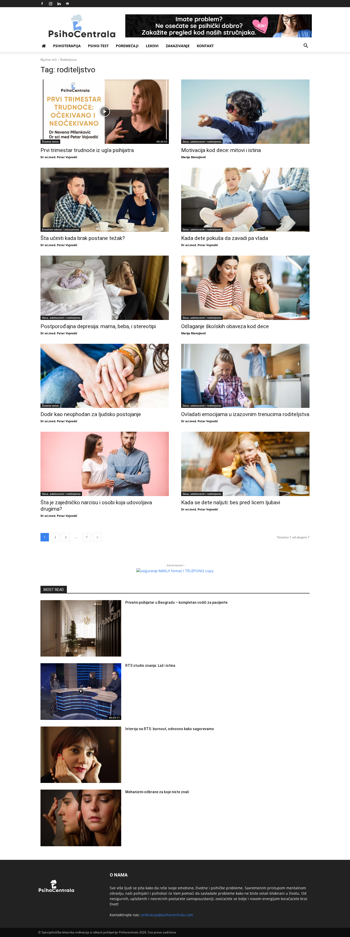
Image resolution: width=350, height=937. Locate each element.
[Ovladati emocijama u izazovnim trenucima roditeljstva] (245, 376)
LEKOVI (152, 45)
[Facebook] (42, 3)
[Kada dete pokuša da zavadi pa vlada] (245, 200)
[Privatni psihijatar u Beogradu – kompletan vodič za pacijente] (80, 628)
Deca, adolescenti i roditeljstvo (202, 141)
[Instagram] (50, 3)
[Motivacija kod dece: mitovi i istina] (245, 111)
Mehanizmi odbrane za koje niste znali (157, 792)
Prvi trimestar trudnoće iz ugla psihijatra (87, 150)
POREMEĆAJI (127, 45)
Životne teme (50, 141)
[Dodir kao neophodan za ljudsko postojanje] (104, 376)
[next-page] (97, 537)
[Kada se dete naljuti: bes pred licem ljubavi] (245, 464)
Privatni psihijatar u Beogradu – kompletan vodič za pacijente (176, 602)
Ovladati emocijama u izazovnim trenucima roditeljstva (245, 414)
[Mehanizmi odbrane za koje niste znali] (80, 818)
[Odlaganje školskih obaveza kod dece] (245, 288)
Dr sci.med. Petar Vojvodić (58, 157)
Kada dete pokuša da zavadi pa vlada (224, 238)
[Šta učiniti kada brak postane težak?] (104, 200)
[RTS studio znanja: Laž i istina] (80, 691)
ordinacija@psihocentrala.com (167, 914)
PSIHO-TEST (98, 45)
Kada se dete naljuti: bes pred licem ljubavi (230, 502)
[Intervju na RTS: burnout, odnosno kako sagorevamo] (80, 755)
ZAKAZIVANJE (178, 45)
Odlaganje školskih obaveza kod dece (225, 326)
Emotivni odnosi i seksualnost (60, 229)
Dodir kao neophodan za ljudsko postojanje (90, 414)
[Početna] (43, 46)
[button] (306, 46)
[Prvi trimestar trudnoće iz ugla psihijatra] (104, 111)
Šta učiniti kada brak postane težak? (82, 238)
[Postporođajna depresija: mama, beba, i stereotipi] (104, 288)
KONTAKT (205, 45)
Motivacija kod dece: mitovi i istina (221, 150)
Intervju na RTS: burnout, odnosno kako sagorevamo (169, 729)
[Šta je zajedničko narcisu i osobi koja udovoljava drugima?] (104, 464)
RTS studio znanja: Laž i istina (150, 665)
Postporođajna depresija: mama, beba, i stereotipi (98, 326)
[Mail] (67, 3)
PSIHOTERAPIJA (67, 45)
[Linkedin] (59, 3)
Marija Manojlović (193, 157)
